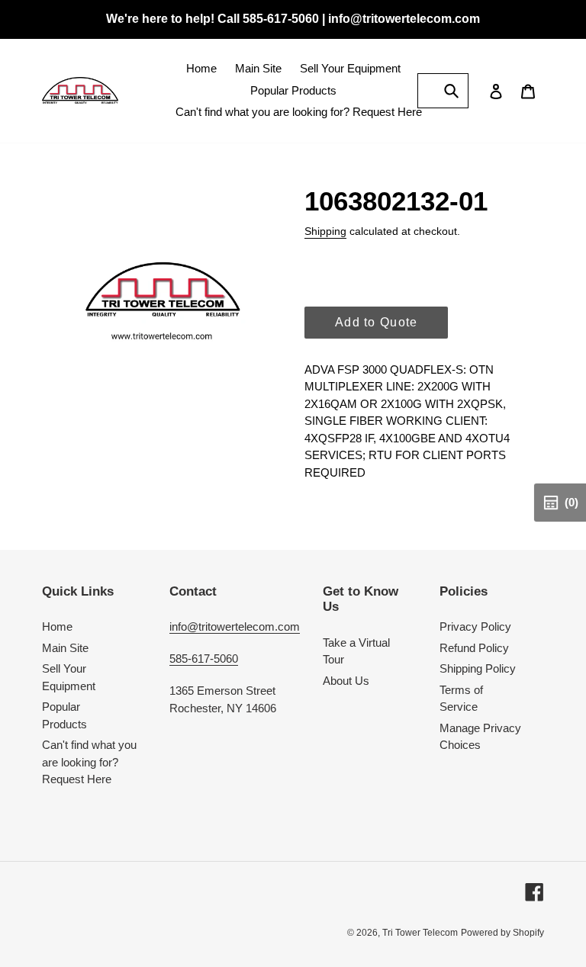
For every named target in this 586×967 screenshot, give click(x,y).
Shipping (325, 231)
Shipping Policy (478, 668)
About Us (346, 680)
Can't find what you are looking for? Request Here (89, 761)
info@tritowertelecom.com (234, 626)
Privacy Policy (475, 626)
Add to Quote (376, 322)
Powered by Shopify (502, 932)
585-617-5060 (203, 658)
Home (57, 626)
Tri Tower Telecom (420, 932)
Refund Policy (474, 647)
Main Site (65, 647)
